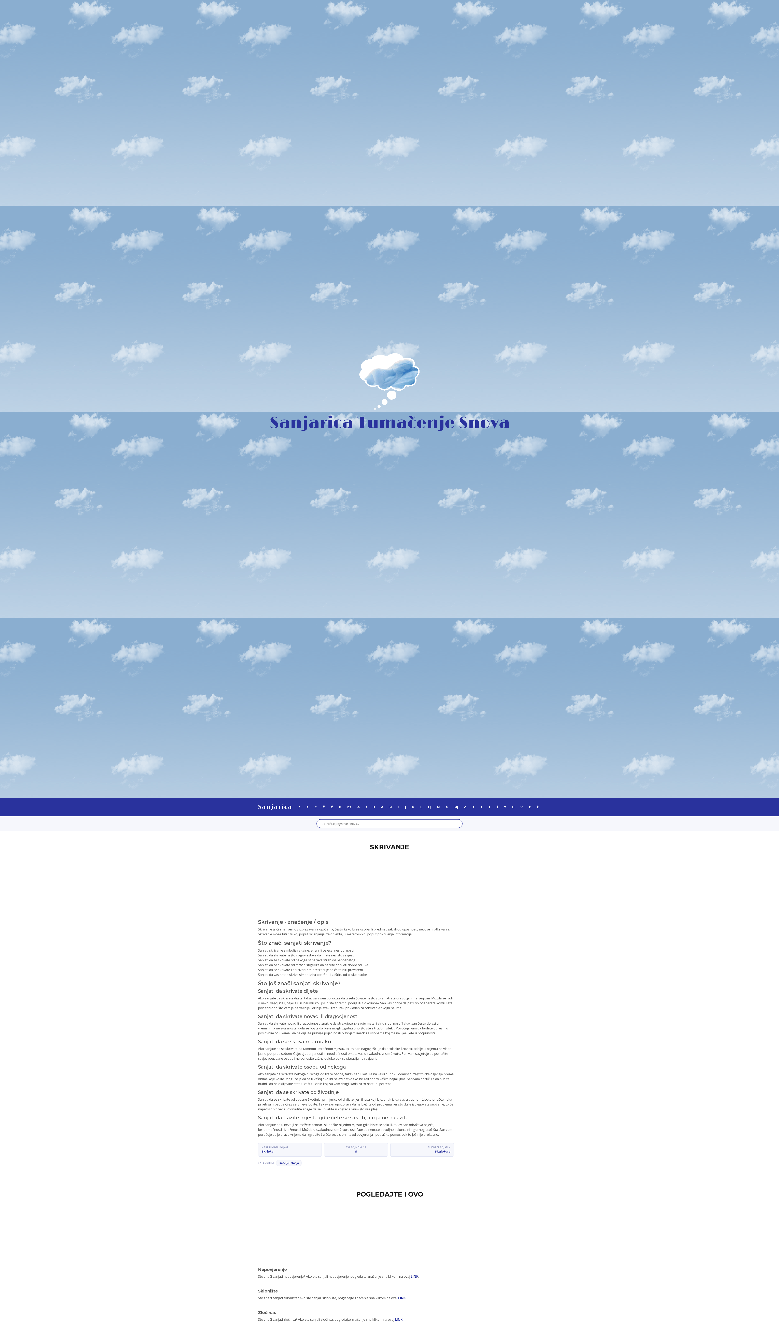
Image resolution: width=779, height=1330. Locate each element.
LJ (429, 807)
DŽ (349, 807)
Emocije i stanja (289, 1163)
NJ (456, 807)
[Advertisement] (389, 882)
